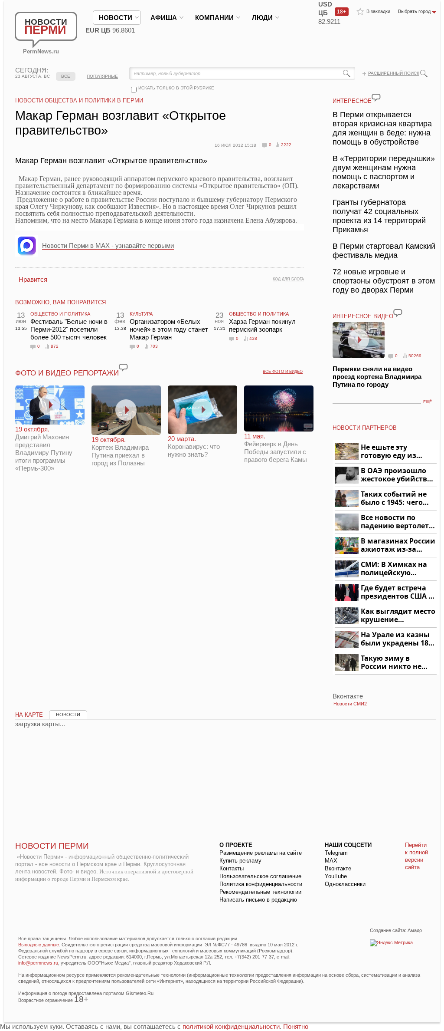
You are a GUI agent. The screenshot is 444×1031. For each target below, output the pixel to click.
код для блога (288, 279)
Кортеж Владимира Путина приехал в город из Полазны (120, 451)
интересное (352, 101)
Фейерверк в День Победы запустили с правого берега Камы (275, 447)
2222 (286, 144)
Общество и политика (60, 313)
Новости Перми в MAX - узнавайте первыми (108, 245)
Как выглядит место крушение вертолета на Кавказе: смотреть (398, 615)
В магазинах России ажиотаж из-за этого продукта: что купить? (398, 545)
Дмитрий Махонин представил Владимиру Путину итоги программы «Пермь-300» (43, 448)
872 (55, 346)
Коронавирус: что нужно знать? (194, 446)
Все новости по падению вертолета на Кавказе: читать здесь (397, 522)
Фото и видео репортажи (67, 373)
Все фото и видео (283, 371)
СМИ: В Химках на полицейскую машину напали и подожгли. (394, 568)
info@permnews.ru (38, 962)
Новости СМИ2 (350, 703)
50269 (414, 355)
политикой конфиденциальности (231, 1026)
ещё (427, 402)
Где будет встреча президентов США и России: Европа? (397, 592)
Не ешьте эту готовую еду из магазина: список (393, 451)
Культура (141, 313)
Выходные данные (38, 944)
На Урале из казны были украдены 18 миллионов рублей (396, 639)
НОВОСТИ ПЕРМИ (52, 845)
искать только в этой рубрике (176, 88)
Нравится (33, 279)
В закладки (378, 11)
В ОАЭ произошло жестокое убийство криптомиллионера (397, 475)
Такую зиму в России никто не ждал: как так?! (391, 662)
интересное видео (363, 316)
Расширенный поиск (393, 73)
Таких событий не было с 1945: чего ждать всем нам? (394, 498)
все (65, 76)
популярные (102, 76)
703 (154, 346)
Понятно (295, 1026)
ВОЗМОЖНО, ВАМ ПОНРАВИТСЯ (60, 302)
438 (253, 338)
